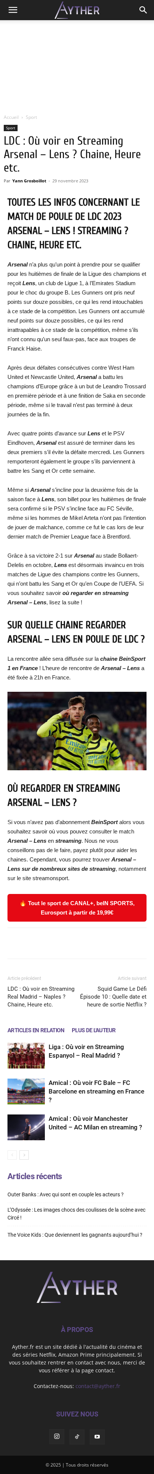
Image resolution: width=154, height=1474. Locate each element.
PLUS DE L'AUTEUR (94, 1030)
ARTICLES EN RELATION (35, 1030)
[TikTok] (77, 1437)
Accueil (11, 117)
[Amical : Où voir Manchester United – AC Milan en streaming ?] (26, 1127)
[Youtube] (97, 1437)
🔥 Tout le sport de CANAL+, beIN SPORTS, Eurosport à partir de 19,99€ (77, 908)
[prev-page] (12, 1155)
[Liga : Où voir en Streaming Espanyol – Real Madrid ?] (26, 1056)
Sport (31, 117)
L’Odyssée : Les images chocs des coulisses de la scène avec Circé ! (76, 1214)
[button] (13, 10)
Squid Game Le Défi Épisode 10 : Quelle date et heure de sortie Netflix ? (113, 997)
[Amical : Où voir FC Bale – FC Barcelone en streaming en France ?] (26, 1091)
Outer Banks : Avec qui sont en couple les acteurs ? (65, 1194)
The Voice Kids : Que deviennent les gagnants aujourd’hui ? (74, 1235)
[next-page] (24, 1155)
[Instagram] (56, 1436)
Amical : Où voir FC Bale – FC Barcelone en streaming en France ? (96, 1091)
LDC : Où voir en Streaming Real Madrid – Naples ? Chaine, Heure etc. (40, 997)
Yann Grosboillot (29, 181)
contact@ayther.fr (98, 1386)
